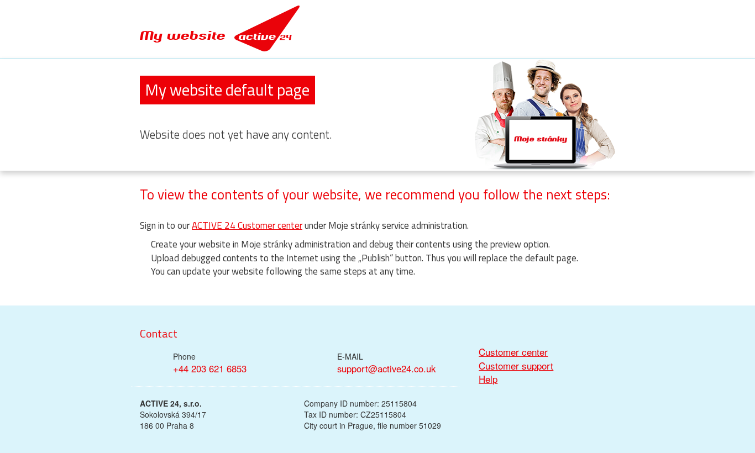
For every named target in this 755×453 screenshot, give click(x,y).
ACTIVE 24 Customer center (247, 225)
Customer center (513, 352)
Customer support (516, 365)
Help (488, 379)
